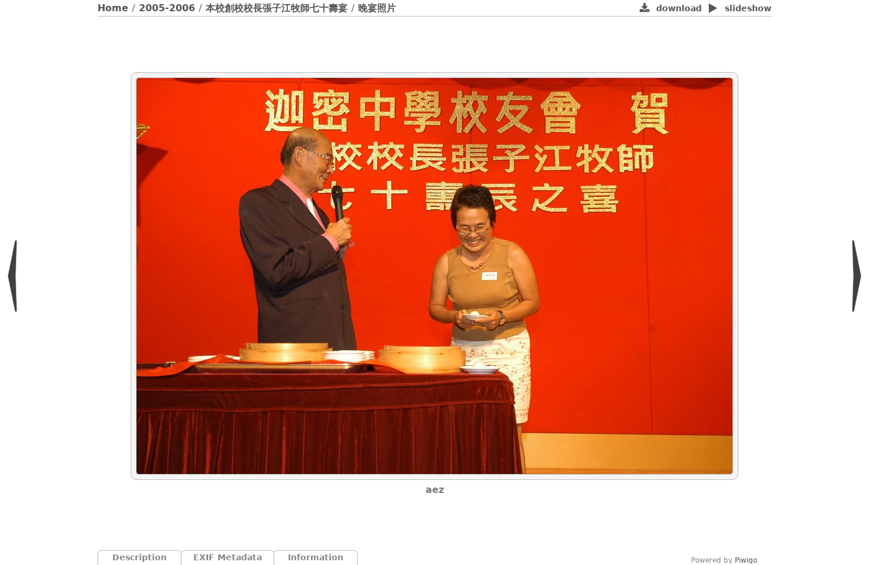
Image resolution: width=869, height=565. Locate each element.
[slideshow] (713, 9)
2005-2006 (167, 8)
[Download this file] (644, 9)
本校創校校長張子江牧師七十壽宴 (277, 8)
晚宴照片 (377, 8)
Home (113, 8)
